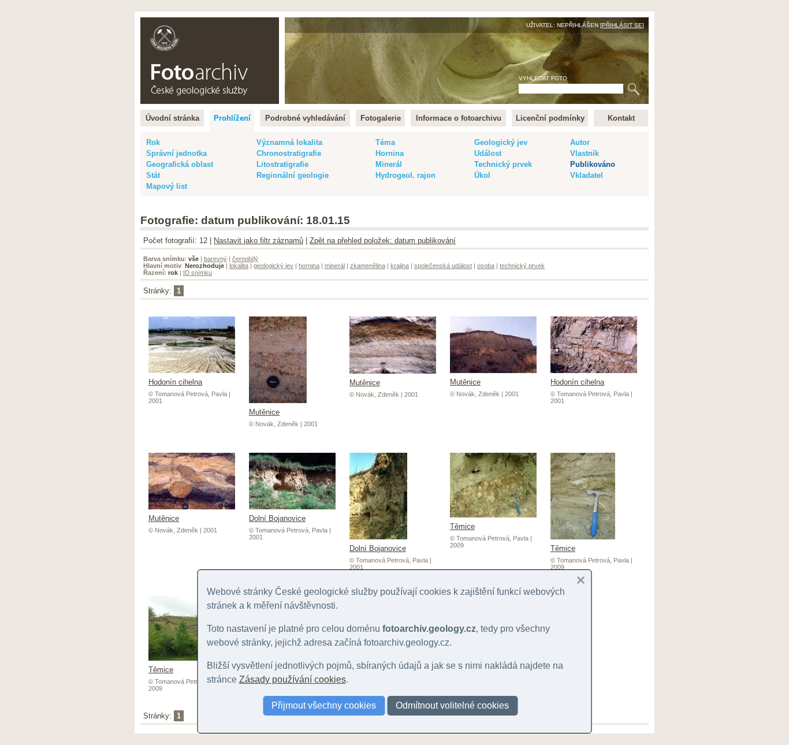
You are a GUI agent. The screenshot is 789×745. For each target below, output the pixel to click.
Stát (153, 175)
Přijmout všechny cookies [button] (323, 705)
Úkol (482, 175)
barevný (215, 258)
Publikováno (592, 164)
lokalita (238, 265)
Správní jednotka (176, 153)
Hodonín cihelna (175, 382)
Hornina (389, 153)
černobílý (245, 258)
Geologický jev (500, 142)
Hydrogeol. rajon (405, 175)
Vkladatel (586, 175)
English (264, 23)
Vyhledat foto (543, 78)
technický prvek (522, 265)
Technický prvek (503, 164)
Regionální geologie (292, 175)
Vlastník (584, 153)
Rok (153, 142)
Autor (580, 142)
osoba (485, 265)
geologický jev (273, 265)
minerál (335, 265)
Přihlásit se (622, 25)
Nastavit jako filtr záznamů (258, 240)
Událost (487, 153)
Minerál (388, 164)
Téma (385, 142)
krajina (399, 265)
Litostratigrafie (282, 164)
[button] (581, 580)
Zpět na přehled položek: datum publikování (383, 240)
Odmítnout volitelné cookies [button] (452, 705)
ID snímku (197, 272)
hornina (309, 265)
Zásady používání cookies (292, 679)
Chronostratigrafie (288, 153)
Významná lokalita (289, 142)
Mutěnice (264, 412)
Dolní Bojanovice (277, 518)
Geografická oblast (179, 164)
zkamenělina (367, 265)
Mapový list (166, 186)
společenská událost (443, 265)
